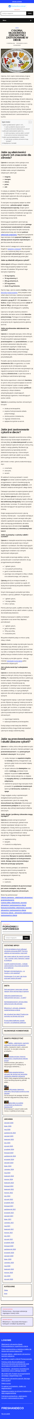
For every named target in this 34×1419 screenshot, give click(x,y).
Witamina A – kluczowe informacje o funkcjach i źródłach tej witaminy (15, 1322)
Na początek (5, 1414)
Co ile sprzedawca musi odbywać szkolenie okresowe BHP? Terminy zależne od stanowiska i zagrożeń (16, 951)
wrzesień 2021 (9, 1213)
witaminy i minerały (14, 249)
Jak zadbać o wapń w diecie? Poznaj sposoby (16, 1359)
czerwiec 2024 (9, 1169)
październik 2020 (10, 1249)
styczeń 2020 (8, 1279)
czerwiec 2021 (9, 1223)
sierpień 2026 (8, 1123)
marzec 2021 (8, 1233)
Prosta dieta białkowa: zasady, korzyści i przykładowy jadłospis (15, 1022)
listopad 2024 (8, 1153)
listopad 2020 (8, 1246)
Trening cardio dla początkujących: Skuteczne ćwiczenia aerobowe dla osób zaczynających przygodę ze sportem (15, 1364)
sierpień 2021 (8, 1216)
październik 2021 (10, 1209)
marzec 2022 (8, 1193)
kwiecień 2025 (9, 1139)
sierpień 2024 (8, 1163)
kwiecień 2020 (9, 1269)
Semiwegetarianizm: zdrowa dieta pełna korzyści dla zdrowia (15, 1003)
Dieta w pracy (6, 1383)
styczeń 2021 (8, 1239)
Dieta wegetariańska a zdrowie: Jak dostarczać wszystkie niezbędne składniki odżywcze (15, 1074)
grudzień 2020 (9, 1243)
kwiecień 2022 (9, 1189)
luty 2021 (7, 1236)
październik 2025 (10, 1133)
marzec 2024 (8, 1179)
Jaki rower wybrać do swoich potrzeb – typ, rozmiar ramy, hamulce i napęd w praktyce (17, 958)
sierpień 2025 (8, 1136)
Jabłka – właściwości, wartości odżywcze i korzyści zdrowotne (16, 1044)
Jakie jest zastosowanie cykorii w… (13, 131)
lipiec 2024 (7, 1166)
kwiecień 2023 (9, 1183)
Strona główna (17, 1)
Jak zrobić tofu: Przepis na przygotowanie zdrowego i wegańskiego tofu (15, 1375)
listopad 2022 (8, 1186)
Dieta (17, 28)
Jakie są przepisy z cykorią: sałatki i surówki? (17, 133)
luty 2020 (7, 1276)
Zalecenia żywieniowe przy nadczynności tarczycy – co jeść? (15, 997)
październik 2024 (10, 1156)
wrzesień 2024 (9, 1159)
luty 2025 (7, 1143)
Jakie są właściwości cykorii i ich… (13, 125)
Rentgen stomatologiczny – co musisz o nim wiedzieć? (14, 972)
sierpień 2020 (8, 1256)
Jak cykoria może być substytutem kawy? (17, 135)
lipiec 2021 (7, 1219)
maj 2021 (7, 1226)
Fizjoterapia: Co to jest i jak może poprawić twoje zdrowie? (15, 977)
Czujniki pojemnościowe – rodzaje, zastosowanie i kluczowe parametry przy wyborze (16, 966)
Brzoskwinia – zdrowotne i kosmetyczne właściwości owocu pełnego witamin (15, 1370)
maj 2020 (7, 1266)
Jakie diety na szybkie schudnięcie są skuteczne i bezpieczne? (13, 1105)
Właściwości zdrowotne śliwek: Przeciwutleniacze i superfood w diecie (14, 1345)
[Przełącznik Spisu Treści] (29, 122)
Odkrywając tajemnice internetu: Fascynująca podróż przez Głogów (16, 1091)
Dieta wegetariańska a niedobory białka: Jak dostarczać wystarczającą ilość (16, 1350)
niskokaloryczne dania (14, 661)
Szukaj (30, 13)
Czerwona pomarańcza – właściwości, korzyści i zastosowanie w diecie (14, 1397)
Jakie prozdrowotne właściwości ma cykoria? (18, 129)
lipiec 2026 (7, 1126)
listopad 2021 (8, 1206)
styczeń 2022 (8, 1199)
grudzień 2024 (9, 1149)
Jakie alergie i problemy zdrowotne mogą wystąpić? (17, 140)
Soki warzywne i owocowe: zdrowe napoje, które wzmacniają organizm (16, 990)
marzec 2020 (8, 1273)
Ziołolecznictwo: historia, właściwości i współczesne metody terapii (16, 1059)
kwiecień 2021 (9, 1229)
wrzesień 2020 (9, 1253)
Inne (5, 1294)
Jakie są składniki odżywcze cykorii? (15, 127)
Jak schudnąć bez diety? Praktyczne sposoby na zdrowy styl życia (16, 1015)
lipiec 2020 (7, 1259)
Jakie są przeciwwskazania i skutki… (14, 137)
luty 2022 (7, 1196)
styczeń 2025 (8, 1146)
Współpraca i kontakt (9, 143)
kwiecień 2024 (9, 1176)
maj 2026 (7, 1129)
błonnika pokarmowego (9, 293)
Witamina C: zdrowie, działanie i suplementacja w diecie (15, 1009)
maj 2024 (7, 1173)
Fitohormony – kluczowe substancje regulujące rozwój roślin (15, 1311)
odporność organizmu (9, 235)
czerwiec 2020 (9, 1263)
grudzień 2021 (9, 1203)
